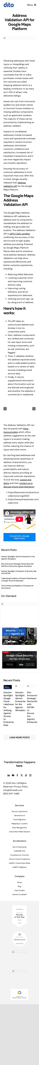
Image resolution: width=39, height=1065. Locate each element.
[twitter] (22, 775)
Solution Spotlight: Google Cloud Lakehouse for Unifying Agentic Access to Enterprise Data (8, 709)
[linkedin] (9, 775)
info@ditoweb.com (12, 790)
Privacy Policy (21, 786)
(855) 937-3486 (11, 793)
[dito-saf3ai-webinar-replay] (19, 603)
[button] (5, 408)
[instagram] (30, 775)
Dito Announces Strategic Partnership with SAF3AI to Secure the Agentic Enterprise (17, 565)
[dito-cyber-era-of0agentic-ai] (19, 627)
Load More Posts (19, 737)
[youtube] (13, 775)
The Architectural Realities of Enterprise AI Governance (17, 587)
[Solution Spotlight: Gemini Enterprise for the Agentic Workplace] (19, 687)
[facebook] (17, 775)
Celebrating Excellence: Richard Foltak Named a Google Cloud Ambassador (19, 579)
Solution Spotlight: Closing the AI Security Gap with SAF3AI (18, 572)
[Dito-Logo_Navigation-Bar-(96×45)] (8, 3)
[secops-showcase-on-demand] (19, 651)
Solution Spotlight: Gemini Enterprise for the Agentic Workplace (18, 557)
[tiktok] (26, 775)
